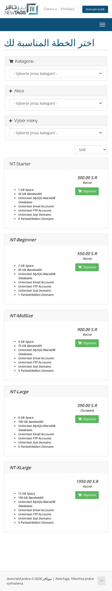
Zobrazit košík (95, 9)
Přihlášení (67, 9)
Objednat (89, 191)
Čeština (49, 9)
